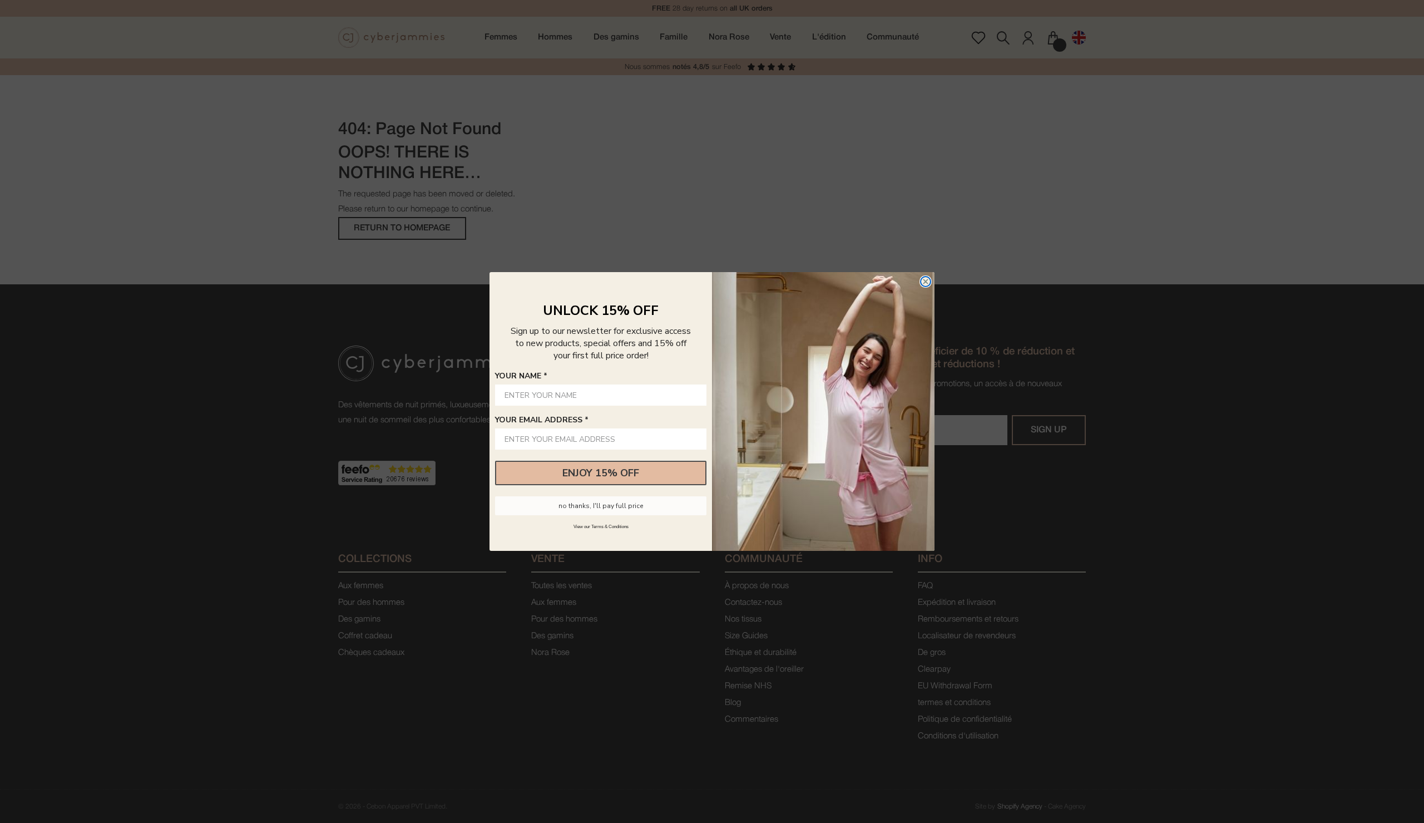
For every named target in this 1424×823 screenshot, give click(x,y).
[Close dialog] (926, 282)
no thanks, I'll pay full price (600, 505)
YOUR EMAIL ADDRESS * (542, 420)
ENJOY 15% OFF (600, 473)
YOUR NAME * (521, 376)
